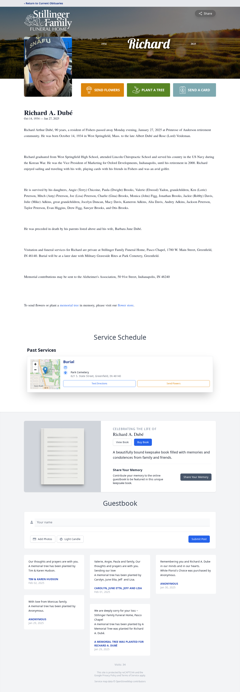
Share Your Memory (196, 477)
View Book (122, 442)
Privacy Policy (109, 675)
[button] (45, 370)
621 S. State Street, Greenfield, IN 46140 (96, 376)
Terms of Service (130, 675)
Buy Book (143, 442)
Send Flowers (174, 383)
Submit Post (199, 539)
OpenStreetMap (124, 681)
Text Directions (99, 383)
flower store (126, 305)
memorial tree (69, 305)
